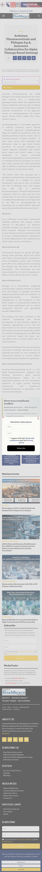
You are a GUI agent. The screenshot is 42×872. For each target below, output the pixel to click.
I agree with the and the (22, 440)
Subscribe (21, 448)
